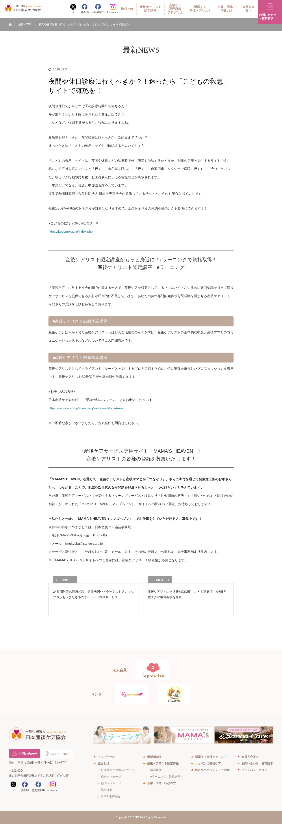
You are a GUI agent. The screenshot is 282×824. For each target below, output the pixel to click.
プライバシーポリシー (255, 770)
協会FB (85, 12)
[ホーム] (10, 19)
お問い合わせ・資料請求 (257, 763)
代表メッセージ (111, 776)
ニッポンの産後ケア (208, 763)
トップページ (106, 756)
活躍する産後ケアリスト (200, 8)
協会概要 (106, 789)
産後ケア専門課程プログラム (175, 8)
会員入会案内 (248, 8)
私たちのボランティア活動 (212, 770)
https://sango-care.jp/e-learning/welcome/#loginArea (85, 408)
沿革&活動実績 (110, 796)
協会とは (127, 9)
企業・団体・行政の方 (226, 8)
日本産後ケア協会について (118, 770)
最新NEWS (25, 24)
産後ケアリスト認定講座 (150, 8)
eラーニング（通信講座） (166, 776)
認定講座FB (98, 12)
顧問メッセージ (111, 783)
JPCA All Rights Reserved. (150, 817)
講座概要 (156, 770)
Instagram (112, 12)
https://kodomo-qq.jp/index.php (70, 231)
